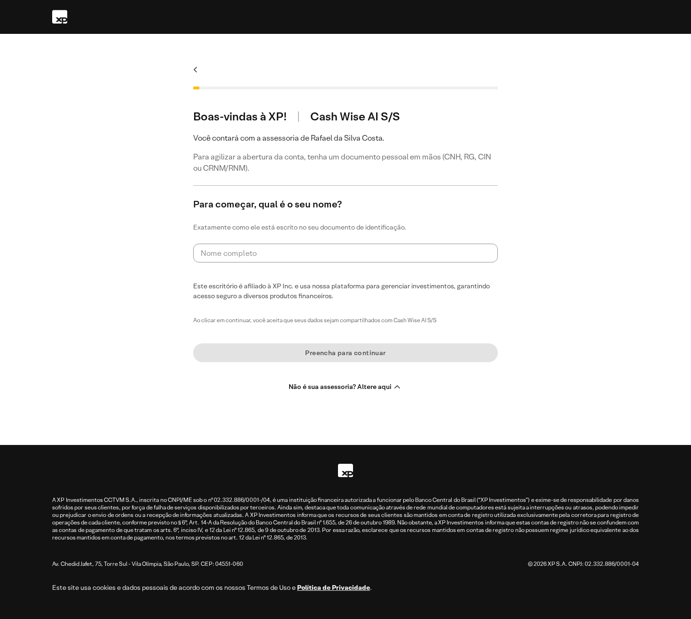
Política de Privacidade (333, 587)
